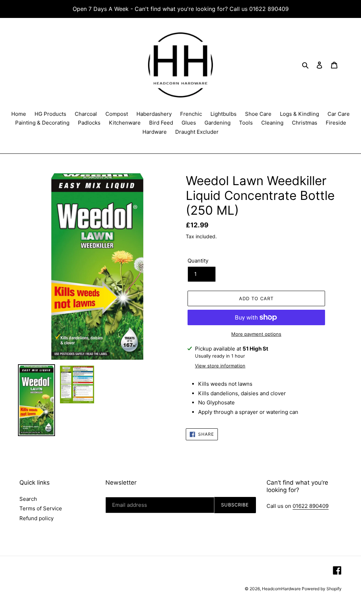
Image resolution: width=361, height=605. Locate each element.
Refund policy (36, 518)
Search (28, 499)
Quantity (198, 260)
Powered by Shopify (322, 588)
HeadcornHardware (282, 588)
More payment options (256, 334)
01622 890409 (311, 506)
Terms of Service (40, 508)
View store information (220, 365)
